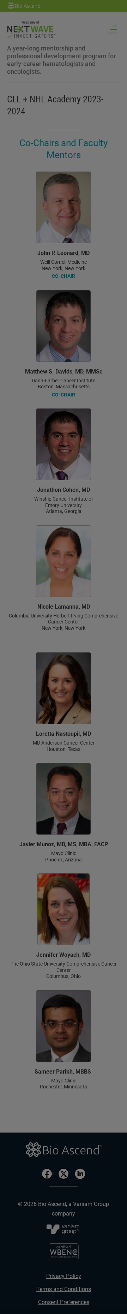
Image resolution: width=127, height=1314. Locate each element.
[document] (63, 657)
